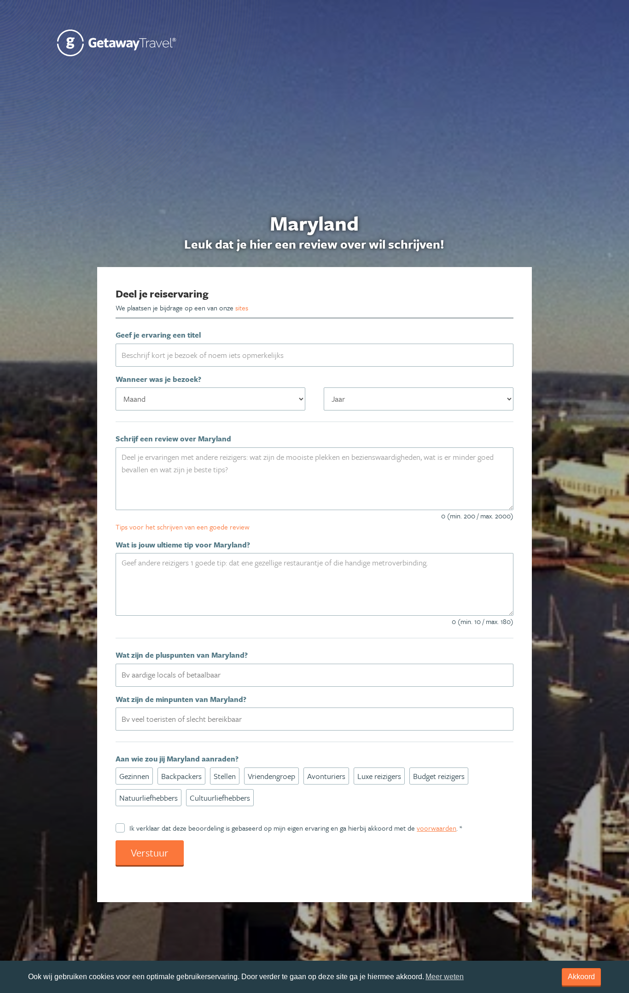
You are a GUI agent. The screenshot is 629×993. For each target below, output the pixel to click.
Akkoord (581, 977)
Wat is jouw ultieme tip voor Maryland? (183, 544)
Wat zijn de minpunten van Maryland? (181, 699)
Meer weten (444, 977)
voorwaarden (436, 828)
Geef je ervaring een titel (158, 334)
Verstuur (150, 852)
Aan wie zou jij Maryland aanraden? (177, 758)
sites (241, 308)
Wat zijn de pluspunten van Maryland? (182, 654)
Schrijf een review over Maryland (173, 438)
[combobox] (314, 675)
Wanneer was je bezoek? (158, 379)
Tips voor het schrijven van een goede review (183, 527)
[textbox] (320, 674)
